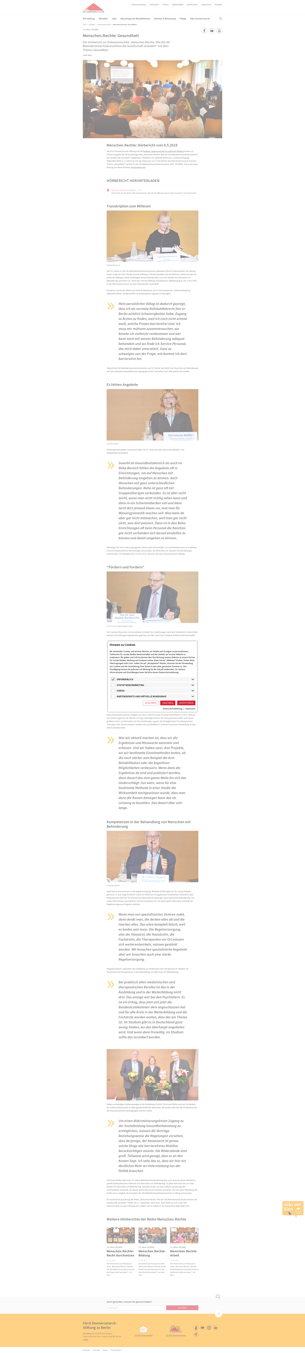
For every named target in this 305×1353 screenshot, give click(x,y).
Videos (121, 690)
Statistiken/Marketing (130, 685)
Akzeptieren (186, 703)
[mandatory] (113, 680)
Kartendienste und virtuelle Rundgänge (141, 696)
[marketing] (113, 686)
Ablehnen (168, 703)
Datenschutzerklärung (168, 672)
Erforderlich (125, 679)
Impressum (190, 708)
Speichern (150, 703)
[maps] (113, 697)
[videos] (113, 691)
